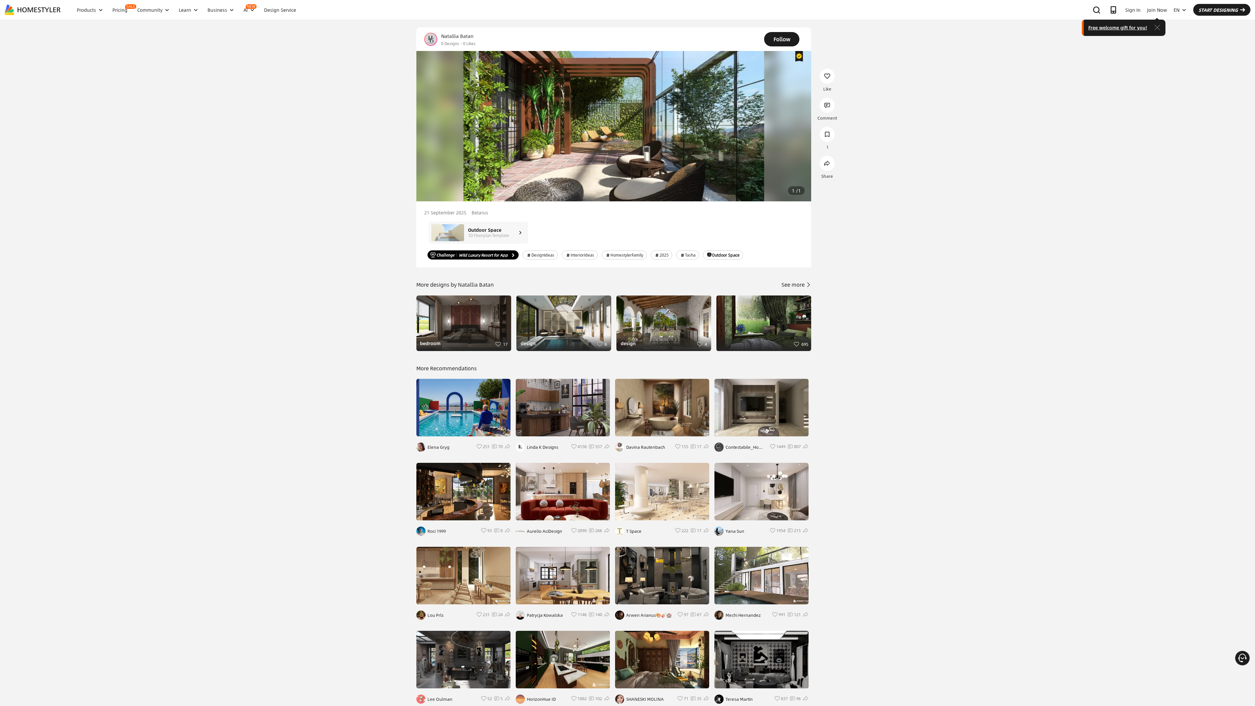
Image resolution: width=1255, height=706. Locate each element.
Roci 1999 (436, 531)
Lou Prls (435, 615)
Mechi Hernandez (743, 615)
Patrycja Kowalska (545, 615)
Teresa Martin (739, 699)
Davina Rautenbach (645, 447)
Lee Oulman (439, 699)
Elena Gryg (438, 447)
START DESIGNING (1218, 9)
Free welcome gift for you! (1117, 27)
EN (1177, 9)
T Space (634, 531)
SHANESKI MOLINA (645, 699)
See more (793, 284)
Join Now (1157, 9)
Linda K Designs (542, 447)
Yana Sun (735, 531)
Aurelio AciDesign (544, 531)
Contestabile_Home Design (745, 447)
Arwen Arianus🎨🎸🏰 (649, 615)
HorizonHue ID (541, 699)
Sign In (1133, 9)
